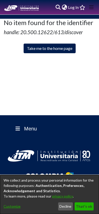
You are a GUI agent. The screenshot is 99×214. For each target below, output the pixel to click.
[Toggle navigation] (91, 7)
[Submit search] (58, 7)
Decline (65, 206)
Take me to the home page (49, 48)
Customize (12, 206)
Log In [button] (73, 7)
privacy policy (62, 196)
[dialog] (49, 194)
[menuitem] (64, 7)
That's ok (84, 206)
